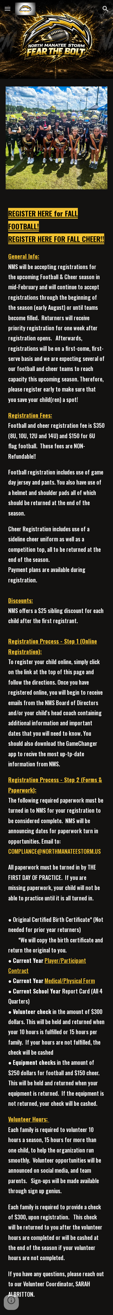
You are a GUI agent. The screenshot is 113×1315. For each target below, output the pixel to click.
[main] (56, 755)
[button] (7, 8)
